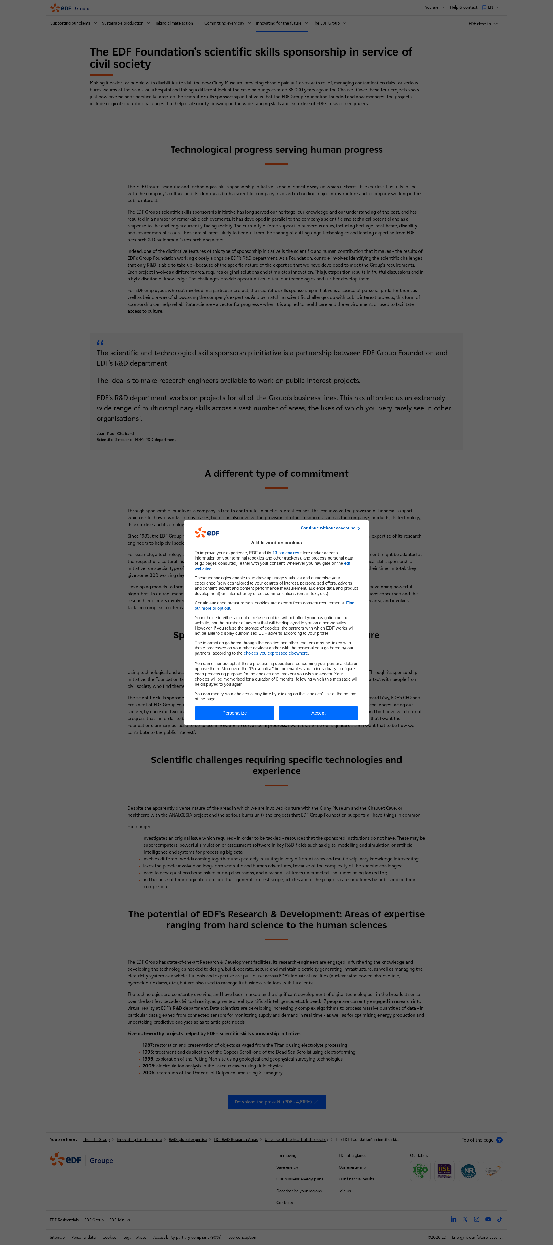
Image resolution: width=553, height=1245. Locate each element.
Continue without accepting (328, 528)
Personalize (234, 713)
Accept (318, 713)
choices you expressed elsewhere (276, 653)
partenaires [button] (285, 552)
